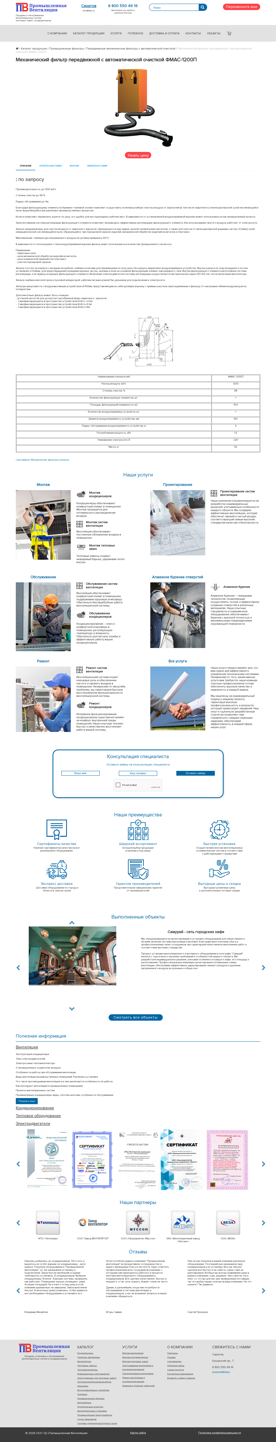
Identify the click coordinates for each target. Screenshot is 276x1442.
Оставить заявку (195, 773)
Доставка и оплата (164, 33)
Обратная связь (175, 1365)
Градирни (82, 1394)
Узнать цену (138, 155)
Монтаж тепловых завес (135, 1361)
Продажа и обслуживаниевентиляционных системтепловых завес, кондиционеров (41, 7)
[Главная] (18, 48)
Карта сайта (138, 1432)
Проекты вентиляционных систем (35, 1090)
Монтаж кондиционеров (135, 1357)
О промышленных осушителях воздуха (38, 1067)
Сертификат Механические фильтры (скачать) (42, 459)
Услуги (116, 33)
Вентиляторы (84, 1361)
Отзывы (171, 1357)
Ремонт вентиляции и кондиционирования (133, 1379)
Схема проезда (175, 1369)
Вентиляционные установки (92, 1411)
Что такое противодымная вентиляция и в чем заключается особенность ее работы (64, 1081)
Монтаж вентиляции (132, 1353)
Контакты (193, 33)
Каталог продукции (88, 33)
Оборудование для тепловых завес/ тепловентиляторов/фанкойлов (97, 1380)
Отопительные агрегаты (90, 1406)
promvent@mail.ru (221, 1371)
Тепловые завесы (87, 1365)
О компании (57, 33)
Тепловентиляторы (87, 1369)
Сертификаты (174, 1361)
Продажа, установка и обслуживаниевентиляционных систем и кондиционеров (44, 1348)
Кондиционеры (85, 1353)
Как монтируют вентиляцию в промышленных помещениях (49, 1086)
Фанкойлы (82, 1386)
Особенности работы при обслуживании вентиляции (46, 1072)
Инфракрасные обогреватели (93, 1374)
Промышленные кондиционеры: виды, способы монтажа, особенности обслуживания (64, 1095)
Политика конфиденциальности (219, 1432)
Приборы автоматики (88, 1357)
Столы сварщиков (86, 1419)
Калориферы (84, 1402)
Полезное (135, 33)
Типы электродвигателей (30, 1058)
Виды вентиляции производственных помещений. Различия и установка (57, 1076)
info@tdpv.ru (89, 10)
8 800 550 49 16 (123, 6)
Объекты (214, 33)
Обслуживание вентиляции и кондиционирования (137, 1367)
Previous (19, 968)
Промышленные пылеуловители (94, 1415)
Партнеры (172, 1353)
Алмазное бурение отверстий (138, 1385)
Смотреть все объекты (136, 1017)
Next (72, 1008)
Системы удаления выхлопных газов (97, 1423)
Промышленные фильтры (90, 1398)
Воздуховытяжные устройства (93, 1390)
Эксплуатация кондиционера (32, 1054)
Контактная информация (180, 1374)
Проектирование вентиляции (137, 1373)
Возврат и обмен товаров (181, 1378)
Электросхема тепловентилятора (35, 1063)
